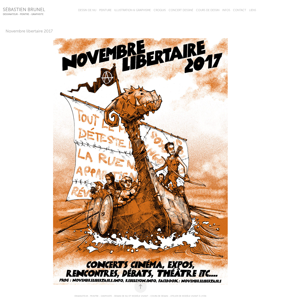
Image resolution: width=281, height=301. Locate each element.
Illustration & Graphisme (132, 10)
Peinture (105, 10)
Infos (226, 10)
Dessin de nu (87, 10)
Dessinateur (81, 296)
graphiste (106, 296)
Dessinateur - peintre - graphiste (23, 14)
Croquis (160, 10)
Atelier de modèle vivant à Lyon (188, 296)
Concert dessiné (181, 10)
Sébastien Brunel (24, 9)
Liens (252, 10)
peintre (94, 296)
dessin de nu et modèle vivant (131, 296)
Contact (239, 10)
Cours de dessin (207, 10)
